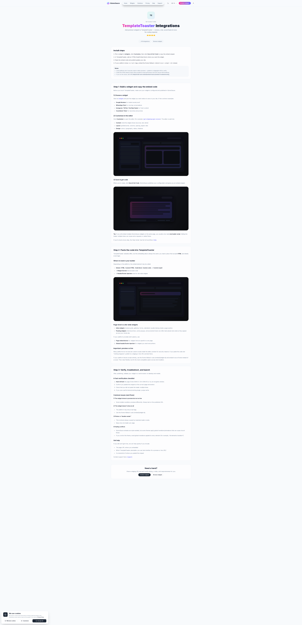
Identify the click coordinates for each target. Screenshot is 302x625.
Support (160, 3)
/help (154, 240)
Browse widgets (157, 41)
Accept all (40, 620)
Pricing (148, 3)
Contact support (144, 474)
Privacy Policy (40, 617)
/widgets (127, 54)
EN (174, 3)
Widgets (132, 3)
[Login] (193, 3)
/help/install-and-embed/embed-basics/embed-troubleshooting (151, 74)
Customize (26, 620)
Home (125, 3)
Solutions (140, 3)
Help (153, 3)
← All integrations (145, 41)
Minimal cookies (11, 620)
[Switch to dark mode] (168, 3)
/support (129, 457)
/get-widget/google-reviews (151, 119)
